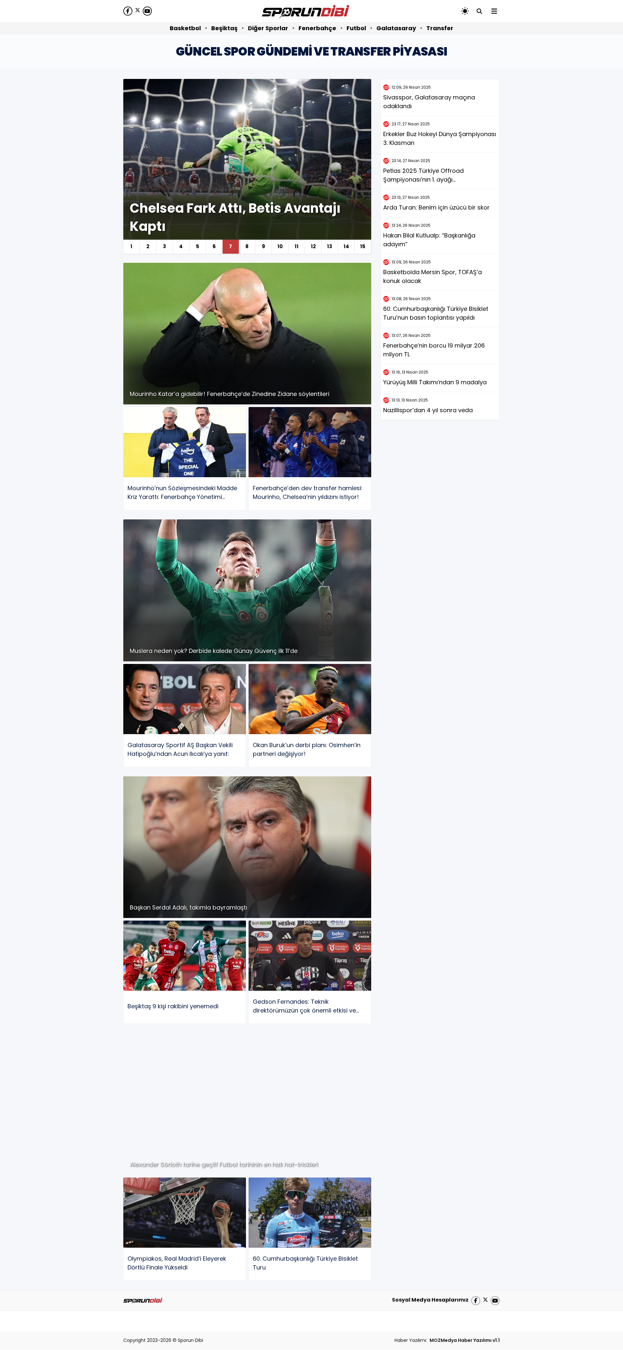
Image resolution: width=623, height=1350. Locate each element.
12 (313, 246)
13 (329, 246)
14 (346, 246)
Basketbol (185, 28)
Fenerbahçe (317, 28)
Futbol (356, 28)
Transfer (439, 28)
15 (362, 246)
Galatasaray (396, 28)
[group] (247, 166)
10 (280, 246)
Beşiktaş (224, 28)
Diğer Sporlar (268, 28)
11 (297, 246)
